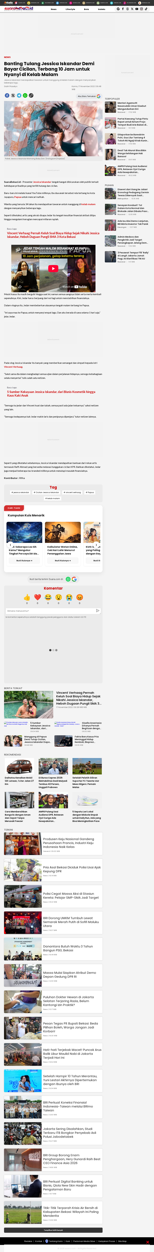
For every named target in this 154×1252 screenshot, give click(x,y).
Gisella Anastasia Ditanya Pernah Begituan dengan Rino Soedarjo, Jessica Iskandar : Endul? (92, 726)
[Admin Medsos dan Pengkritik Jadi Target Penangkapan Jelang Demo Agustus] (110, 245)
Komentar (53, 588)
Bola (86, 9)
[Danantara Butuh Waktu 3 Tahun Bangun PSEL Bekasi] (23, 959)
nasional (121, 112)
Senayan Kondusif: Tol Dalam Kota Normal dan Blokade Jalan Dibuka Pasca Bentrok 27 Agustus (133, 208)
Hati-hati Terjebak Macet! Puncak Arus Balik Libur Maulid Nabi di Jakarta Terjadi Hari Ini (72, 1054)
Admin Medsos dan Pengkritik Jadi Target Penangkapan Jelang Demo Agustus (133, 239)
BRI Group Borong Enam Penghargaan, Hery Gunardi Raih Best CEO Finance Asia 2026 (71, 1159)
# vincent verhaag (72, 492)
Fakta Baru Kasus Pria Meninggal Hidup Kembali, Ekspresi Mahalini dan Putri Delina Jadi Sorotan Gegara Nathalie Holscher (87, 739)
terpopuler (112, 99)
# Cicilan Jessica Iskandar (46, 492)
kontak (38, 1241)
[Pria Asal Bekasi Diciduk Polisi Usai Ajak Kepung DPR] (23, 880)
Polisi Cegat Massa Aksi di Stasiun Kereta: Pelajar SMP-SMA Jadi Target (71, 896)
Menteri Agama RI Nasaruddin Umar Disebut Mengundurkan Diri (132, 106)
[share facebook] (7, 96)
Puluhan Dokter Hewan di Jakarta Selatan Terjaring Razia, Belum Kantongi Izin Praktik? (68, 1001)
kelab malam (88, 204)
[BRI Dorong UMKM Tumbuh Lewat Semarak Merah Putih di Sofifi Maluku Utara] (23, 933)
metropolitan (123, 199)
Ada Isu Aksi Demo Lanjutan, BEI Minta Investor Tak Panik (133, 223)
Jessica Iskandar (42, 181)
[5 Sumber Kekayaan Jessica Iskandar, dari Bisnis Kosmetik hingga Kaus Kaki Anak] (17, 725)
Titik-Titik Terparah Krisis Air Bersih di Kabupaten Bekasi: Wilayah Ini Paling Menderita (71, 1212)
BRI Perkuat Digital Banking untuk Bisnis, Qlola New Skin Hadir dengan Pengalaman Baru (70, 1185)
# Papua (90, 492)
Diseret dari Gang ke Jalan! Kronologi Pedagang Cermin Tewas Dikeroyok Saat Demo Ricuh (133, 192)
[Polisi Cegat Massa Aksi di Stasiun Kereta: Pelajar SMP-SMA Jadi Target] (23, 906)
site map (122, 1241)
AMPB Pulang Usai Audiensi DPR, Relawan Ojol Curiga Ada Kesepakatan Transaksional (132, 169)
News (54, 9)
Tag (53, 487)
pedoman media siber (84, 1241)
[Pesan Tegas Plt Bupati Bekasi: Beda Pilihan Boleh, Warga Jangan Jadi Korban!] (23, 1038)
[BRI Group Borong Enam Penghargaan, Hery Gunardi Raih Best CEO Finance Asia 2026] (23, 1170)
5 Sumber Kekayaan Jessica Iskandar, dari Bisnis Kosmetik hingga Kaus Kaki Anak (51, 393)
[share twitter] (13, 96)
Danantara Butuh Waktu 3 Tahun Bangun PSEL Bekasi (68, 948)
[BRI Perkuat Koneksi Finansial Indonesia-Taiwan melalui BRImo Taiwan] (23, 1117)
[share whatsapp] (25, 96)
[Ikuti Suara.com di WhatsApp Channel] (68, 579)
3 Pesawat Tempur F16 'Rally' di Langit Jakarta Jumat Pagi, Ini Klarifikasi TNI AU (133, 255)
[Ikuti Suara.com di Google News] (74, 579)
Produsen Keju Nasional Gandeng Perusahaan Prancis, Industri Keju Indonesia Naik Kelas (68, 843)
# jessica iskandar (20, 492)
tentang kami (56, 1241)
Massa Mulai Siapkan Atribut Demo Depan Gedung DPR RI (69, 975)
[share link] (31, 96)
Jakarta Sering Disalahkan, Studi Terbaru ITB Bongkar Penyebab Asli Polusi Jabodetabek (69, 1133)
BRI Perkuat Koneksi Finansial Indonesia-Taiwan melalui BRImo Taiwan (68, 1106)
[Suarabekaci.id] (18, 10)
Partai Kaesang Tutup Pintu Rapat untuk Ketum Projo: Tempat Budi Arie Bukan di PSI (133, 121)
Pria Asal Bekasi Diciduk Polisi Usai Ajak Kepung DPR (72, 869)
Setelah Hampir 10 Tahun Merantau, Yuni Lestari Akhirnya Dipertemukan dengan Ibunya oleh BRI (70, 1080)
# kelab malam (52, 498)
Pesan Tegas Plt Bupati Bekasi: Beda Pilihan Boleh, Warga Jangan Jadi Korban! (70, 1027)
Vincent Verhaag (13, 366)
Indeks (101, 9)
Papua (17, 196)
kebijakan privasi (107, 1241)
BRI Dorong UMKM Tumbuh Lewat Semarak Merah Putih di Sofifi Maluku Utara (71, 922)
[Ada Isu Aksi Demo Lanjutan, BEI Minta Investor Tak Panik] (110, 229)
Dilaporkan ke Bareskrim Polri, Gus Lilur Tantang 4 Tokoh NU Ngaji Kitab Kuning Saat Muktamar (133, 137)
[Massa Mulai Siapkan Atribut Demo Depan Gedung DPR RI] (23, 985)
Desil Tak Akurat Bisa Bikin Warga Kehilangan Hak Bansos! (132, 153)
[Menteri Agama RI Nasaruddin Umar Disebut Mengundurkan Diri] (110, 111)
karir (68, 1241)
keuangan (122, 227)
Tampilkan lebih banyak (53, 1230)
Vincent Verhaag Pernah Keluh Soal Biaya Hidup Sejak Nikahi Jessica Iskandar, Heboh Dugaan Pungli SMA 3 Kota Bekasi (53, 234)
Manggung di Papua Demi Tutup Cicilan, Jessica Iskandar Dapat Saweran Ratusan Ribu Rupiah (37, 739)
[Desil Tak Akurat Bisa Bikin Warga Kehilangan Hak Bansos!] (110, 159)
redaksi (28, 1241)
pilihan (109, 185)
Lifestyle (70, 9)
